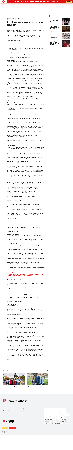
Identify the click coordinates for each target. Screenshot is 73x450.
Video (23, 412)
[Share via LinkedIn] (12, 363)
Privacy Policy (39, 428)
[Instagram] (6, 432)
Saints (53, 417)
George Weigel (49, 410)
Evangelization (49, 412)
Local (8, 359)
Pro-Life (56, 412)
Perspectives (4, 412)
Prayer (63, 410)
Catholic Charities (49, 419)
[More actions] (44, 18)
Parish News (58, 415)
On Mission (24, 408)
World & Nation (25, 410)
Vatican (47, 417)
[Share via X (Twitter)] (10, 363)
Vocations (57, 410)
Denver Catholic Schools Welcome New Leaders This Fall (37, 387)
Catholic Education (49, 415)
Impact (53, 421)
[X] (4, 432)
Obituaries (33, 428)
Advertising (19, 428)
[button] (57, 1)
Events (57, 419)
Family (47, 421)
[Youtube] (7, 432)
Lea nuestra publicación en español (8, 417)
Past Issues (24, 428)
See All (47, 370)
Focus (47, 423)
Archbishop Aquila (61, 408)
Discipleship (63, 412)
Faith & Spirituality (5, 410)
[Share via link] (15, 363)
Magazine (66, 415)
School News (64, 419)
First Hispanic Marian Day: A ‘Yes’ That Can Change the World (14, 387)
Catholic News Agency (62, 421)
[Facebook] (2, 432)
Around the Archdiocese (50, 408)
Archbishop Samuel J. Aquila (57, 423)
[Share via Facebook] (7, 363)
